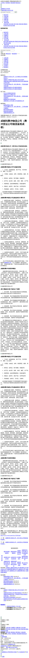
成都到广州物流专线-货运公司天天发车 (14, 79)
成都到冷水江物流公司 (9, 94)
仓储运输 (23, 632)
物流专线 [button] (6, 22)
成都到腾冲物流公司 (12, 569)
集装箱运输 (12, 41)
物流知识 (18, 2)
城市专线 (8, 632)
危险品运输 (18, 41)
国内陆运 (18, 632)
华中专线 (16, 24)
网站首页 (8, 53)
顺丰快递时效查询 (8, 109)
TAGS (2, 635)
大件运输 (6, 21)
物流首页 (6, 14)
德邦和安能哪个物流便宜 (25, 558)
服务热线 (4, 636)
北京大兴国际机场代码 (9, 93)
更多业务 (6, 64)
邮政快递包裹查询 (8, 111)
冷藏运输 (6, 19)
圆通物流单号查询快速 (9, 99)
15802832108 (7, 10)
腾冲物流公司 (23, 567)
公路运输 (6, 16)
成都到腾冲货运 (21, 570)
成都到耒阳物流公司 (9, 112)
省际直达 (13, 632)
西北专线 (7, 25)
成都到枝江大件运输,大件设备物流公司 (14, 100)
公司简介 (3, 2)
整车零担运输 (7, 43)
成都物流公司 (7, 262)
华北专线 (11, 24)
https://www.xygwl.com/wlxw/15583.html (11, 535)
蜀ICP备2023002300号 (11, 647)
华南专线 (21, 24)
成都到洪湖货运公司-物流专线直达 (13, 87)
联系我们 (8, 2)
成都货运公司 (21, 569)
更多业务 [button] (6, 40)
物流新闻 (13, 2)
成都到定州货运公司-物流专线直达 (13, 592)
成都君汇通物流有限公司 (12, 567)
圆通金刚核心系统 (8, 105)
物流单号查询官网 (19, 564)
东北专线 (12, 25)
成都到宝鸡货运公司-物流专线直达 (13, 89)
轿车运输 (6, 41)
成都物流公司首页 (5, 8)
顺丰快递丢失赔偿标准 (9, 597)
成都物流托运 (4, 645)
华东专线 (6, 24)
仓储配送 (6, 18)
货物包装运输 (24, 41)
